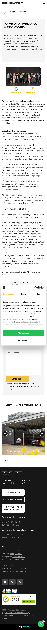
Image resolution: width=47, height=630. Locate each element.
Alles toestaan (23, 333)
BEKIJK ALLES (8, 461)
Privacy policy (8, 618)
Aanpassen (22, 340)
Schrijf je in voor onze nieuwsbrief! (13, 508)
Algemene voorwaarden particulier (17, 616)
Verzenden (17, 379)
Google (38, 110)
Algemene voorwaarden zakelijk (16, 613)
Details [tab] (23, 294)
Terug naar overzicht (18, 12)
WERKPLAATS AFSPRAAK (13, 499)
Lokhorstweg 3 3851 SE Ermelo (15, 551)
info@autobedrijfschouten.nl (14, 560)
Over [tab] (38, 294)
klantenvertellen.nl (37, 104)
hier (39, 272)
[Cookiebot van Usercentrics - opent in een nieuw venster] (34, 287)
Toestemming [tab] (8, 294)
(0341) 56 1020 (18, 557)
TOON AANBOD (13, 492)
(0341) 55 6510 (16, 554)
